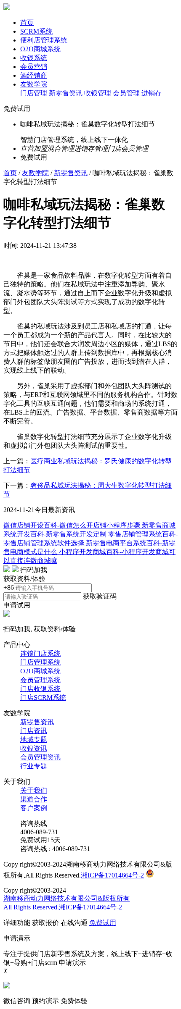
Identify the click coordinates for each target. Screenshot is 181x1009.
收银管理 (97, 93)
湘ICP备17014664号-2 (112, 875)
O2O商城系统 (40, 49)
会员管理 (126, 93)
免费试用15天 (40, 839)
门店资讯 (33, 730)
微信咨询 (16, 1000)
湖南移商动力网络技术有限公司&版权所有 (66, 898)
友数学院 (33, 84)
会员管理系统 (40, 679)
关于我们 (33, 790)
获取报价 (45, 922)
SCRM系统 (36, 31)
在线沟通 (74, 922)
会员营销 (33, 66)
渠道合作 (33, 799)
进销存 (151, 93)
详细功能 (16, 922)
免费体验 (74, 1000)
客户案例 (33, 808)
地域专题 (33, 739)
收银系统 (33, 57)
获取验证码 (100, 596)
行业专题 (33, 766)
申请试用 (16, 605)
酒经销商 (33, 75)
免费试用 (16, 108)
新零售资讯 (66, 93)
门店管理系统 (40, 662)
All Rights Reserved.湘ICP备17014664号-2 (62, 907)
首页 (27, 22)
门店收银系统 (40, 688)
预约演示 (45, 1000)
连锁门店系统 (40, 653)
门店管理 (33, 93)
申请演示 (72, 962)
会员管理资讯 (40, 757)
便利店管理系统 (43, 40)
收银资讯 (33, 748)
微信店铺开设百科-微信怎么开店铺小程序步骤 (72, 525)
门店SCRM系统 (43, 697)
